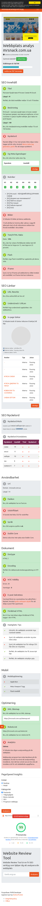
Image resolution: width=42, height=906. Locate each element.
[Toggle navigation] (37, 9)
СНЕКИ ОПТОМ (9, 397)
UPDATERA (21, 59)
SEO (4, 799)
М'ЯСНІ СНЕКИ (9, 376)
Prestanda (7, 792)
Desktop (6, 783)
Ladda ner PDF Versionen (13, 71)
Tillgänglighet (8, 795)
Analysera (6, 811)
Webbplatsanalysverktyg (13, 9)
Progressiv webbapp (10, 802)
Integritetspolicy (11, 899)
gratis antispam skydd (23, 601)
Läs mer (27, 6)
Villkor (7, 901)
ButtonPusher (18, 895)
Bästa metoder (8, 797)
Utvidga (35, 169)
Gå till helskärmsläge (21, 816)
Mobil (5, 785)
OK (34, 2)
